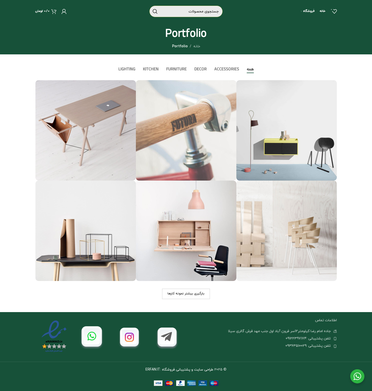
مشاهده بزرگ (242, 86)
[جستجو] (155, 11)
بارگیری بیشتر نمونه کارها (186, 293)
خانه (196, 46)
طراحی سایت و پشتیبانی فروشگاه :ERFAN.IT (179, 369)
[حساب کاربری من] (64, 11)
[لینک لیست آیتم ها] (261, 338)
